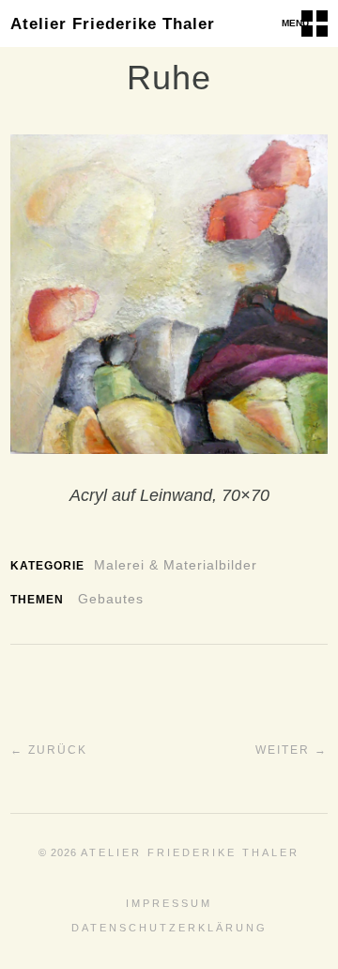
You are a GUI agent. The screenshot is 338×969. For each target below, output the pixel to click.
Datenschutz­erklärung (169, 927)
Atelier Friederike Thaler (112, 24)
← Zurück (48, 750)
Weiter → (291, 750)
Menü (295, 23)
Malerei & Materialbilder (175, 564)
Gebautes (111, 598)
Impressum (169, 903)
